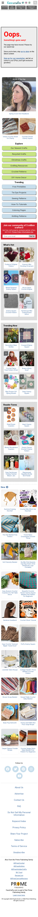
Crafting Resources (19, 165)
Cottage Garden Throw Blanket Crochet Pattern (28, 671)
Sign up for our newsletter (14, 58)
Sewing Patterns (19, 198)
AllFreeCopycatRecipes (19, 879)
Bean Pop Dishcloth (10, 723)
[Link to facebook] (8, 769)
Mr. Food (19, 872)
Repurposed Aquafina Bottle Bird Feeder (26, 474)
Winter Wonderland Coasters (11, 448)
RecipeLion (19, 876)
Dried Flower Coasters (11, 425)
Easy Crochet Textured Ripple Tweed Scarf (10, 645)
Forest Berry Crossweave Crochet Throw (28, 536)
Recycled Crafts (19, 154)
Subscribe (19, 840)
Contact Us (19, 800)
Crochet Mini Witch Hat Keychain (28, 510)
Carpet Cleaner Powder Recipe (10, 749)
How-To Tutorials (19, 204)
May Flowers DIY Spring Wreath (11, 392)
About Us (19, 787)
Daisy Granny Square (26, 392)
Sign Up (31, 236)
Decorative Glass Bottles (11, 346)
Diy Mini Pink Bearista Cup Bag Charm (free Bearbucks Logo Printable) (28, 564)
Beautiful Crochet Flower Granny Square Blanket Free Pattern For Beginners (28, 593)
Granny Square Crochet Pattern (11, 311)
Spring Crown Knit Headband (19, 114)
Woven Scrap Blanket (10, 697)
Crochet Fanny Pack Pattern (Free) (11, 369)
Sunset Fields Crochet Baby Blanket (28, 698)
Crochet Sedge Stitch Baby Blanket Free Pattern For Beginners (28, 750)
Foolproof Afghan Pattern (11, 265)
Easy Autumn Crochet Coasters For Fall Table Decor (10, 592)
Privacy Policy (17, 232)
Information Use (27, 232)
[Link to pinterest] (23, 769)
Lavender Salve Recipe (10, 670)
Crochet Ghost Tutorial (28, 620)
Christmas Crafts (19, 160)
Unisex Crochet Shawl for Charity (10, 137)
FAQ (19, 806)
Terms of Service (19, 846)
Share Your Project (19, 833)
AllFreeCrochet (19, 863)
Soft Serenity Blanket (10, 562)
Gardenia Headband (10, 620)
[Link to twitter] (15, 769)
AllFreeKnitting (19, 866)
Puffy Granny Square (28, 644)
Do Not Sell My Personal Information (19, 813)
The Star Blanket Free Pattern (10, 536)
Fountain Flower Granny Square (27, 137)
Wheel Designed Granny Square (11, 288)
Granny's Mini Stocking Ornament (26, 265)
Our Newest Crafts (19, 148)
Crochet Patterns (19, 171)
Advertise (19, 793)
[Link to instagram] (31, 769)
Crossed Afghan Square (26, 346)
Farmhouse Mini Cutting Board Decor (26, 312)
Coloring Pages (19, 210)
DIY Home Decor (19, 177)
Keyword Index (19, 821)
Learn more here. (19, 895)
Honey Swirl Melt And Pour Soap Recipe (28, 723)
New (3, 487)
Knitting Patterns (19, 216)
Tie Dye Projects (19, 192)
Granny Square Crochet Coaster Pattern (26, 449)
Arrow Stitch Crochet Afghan (26, 288)
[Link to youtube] (19, 776)
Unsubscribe (19, 852)
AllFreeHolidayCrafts (19, 869)
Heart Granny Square (26, 425)
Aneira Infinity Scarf (26, 369)
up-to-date (25, 52)
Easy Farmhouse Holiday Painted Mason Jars (11, 474)
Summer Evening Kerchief (10, 510)
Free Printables (19, 187)
